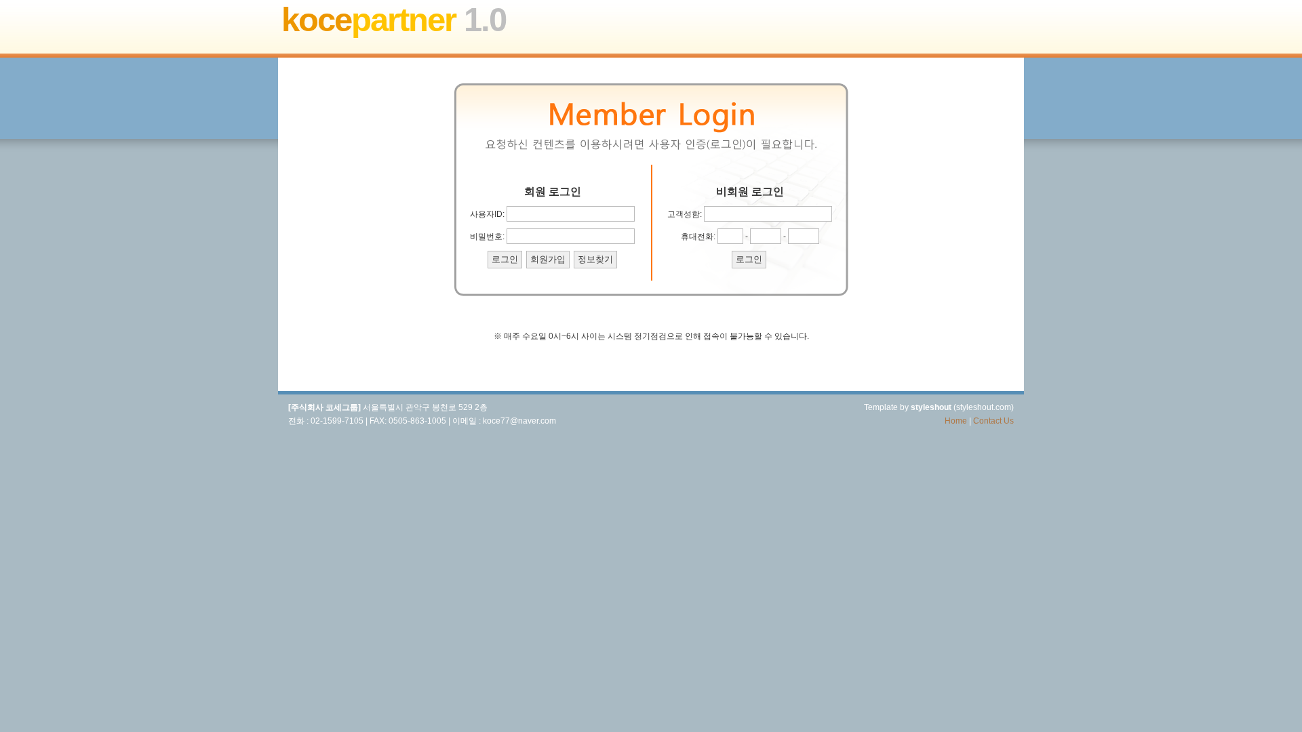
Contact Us (993, 421)
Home (956, 421)
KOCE (393, 19)
